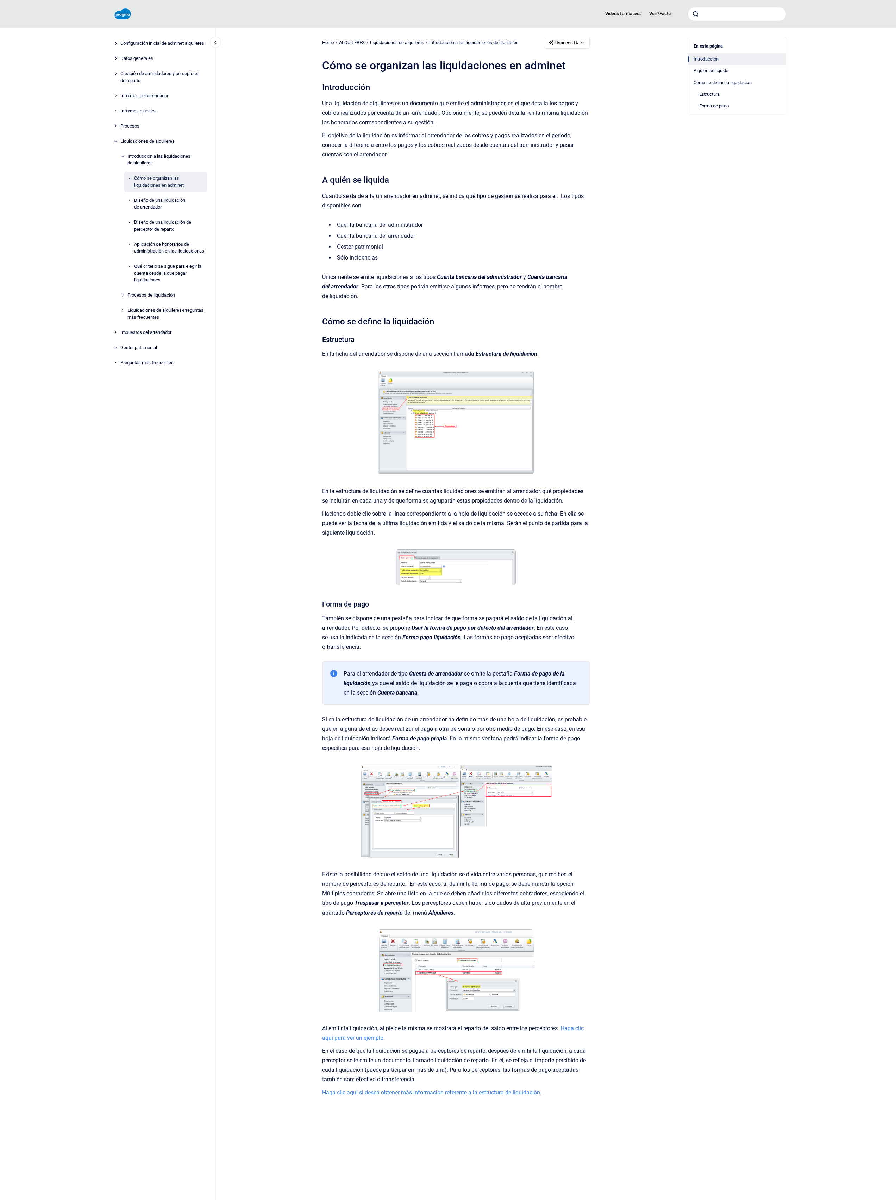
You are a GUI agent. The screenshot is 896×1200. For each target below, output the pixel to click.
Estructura (709, 94)
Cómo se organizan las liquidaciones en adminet (159, 182)
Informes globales (138, 110)
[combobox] (737, 14)
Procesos (129, 126)
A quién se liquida (711, 70)
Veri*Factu (660, 13)
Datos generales (136, 58)
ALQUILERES (352, 42)
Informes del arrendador (144, 95)
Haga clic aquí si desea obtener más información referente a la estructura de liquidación (431, 1092)
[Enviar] (695, 14)
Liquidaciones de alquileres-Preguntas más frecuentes (165, 314)
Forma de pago (714, 105)
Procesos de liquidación (151, 295)
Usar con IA (566, 42)
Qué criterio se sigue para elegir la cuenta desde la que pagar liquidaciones (167, 273)
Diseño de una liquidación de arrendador (159, 204)
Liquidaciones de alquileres (147, 141)
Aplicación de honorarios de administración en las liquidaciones (169, 248)
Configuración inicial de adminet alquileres (162, 43)
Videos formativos (623, 13)
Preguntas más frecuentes (147, 362)
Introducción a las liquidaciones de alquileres (158, 160)
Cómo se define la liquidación (723, 82)
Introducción (706, 59)
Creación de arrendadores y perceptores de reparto (160, 77)
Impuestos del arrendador (145, 332)
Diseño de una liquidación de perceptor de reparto (162, 226)
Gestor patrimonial (138, 347)
